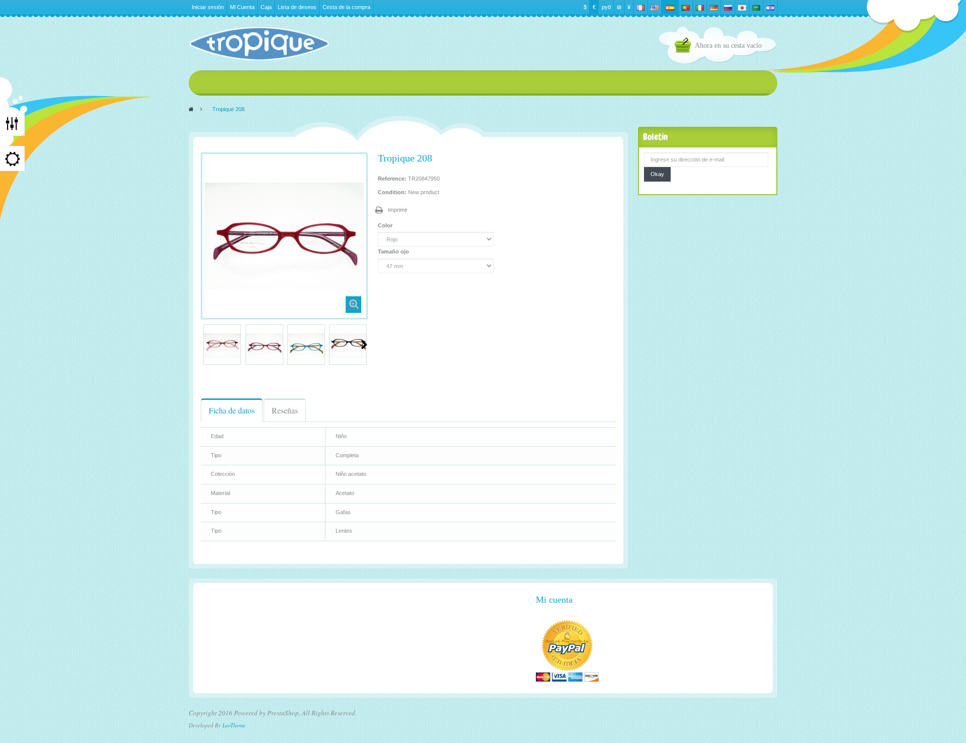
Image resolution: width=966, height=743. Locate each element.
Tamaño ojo (394, 252)
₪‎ (619, 7)
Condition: (392, 192)
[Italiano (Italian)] (700, 7)
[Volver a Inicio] (191, 109)
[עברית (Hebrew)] (770, 7)
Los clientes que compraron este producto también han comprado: (205, 345)
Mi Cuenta (242, 7)
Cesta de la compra (346, 7)
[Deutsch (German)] (714, 7)
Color (386, 225)
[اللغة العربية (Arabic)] (756, 7)
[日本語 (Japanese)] (742, 7)
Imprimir (398, 210)
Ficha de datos (232, 410)
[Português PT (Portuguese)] (686, 7)
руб (606, 7)
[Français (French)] (640, 7)
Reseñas (285, 410)
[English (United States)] (655, 7)
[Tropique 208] (222, 345)
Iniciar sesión (208, 7)
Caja (266, 7)
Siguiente (364, 345)
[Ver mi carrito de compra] (685, 46)
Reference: (392, 179)
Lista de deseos (297, 7)
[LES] (259, 44)
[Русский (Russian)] (728, 7)
